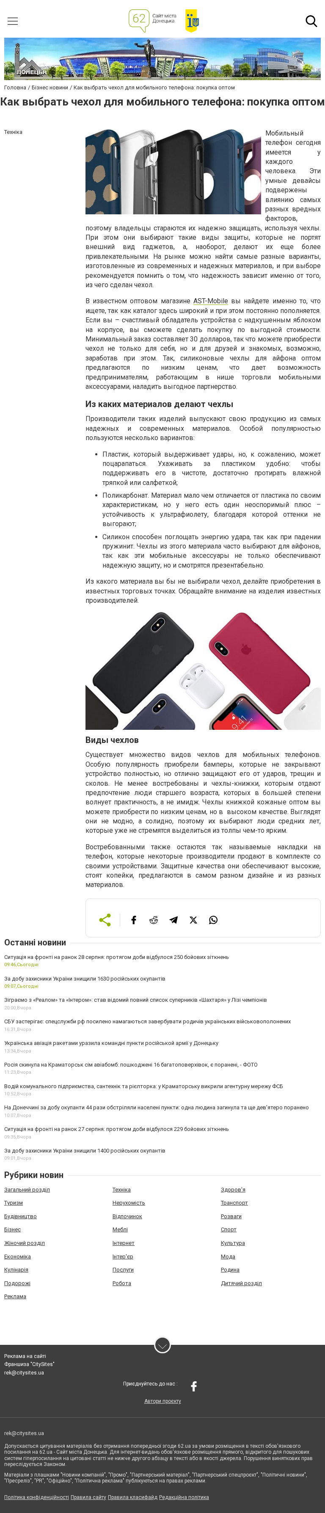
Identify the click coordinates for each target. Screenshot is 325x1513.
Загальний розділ (27, 1189)
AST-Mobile (210, 301)
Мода (228, 1256)
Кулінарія (16, 1269)
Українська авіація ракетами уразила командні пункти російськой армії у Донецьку (111, 1043)
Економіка (17, 1256)
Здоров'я (233, 1189)
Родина (230, 1269)
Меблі (120, 1229)
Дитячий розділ (241, 1283)
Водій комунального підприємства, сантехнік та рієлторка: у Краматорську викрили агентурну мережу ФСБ (143, 1086)
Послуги (123, 1269)
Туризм (13, 1203)
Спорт (229, 1229)
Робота (122, 1283)
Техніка (122, 1189)
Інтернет (124, 1243)
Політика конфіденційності (36, 1497)
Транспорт (234, 1203)
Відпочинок (127, 1216)
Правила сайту (88, 1497)
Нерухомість (129, 1203)
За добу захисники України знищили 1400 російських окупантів (84, 1150)
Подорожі (17, 1283)
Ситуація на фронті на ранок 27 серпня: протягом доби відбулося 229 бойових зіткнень (116, 1129)
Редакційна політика (184, 1497)
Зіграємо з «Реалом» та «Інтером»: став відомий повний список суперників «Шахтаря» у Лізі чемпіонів (135, 1000)
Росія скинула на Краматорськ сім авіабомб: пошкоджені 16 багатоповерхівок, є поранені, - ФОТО (131, 1064)
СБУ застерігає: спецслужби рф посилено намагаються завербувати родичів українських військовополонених (147, 1021)
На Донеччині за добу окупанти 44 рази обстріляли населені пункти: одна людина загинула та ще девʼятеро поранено (156, 1107)
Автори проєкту (162, 1401)
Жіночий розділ (24, 1243)
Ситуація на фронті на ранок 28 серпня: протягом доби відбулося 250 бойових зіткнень (116, 957)
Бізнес (12, 1229)
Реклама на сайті (25, 1356)
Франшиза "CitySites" (29, 1364)
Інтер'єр (123, 1256)
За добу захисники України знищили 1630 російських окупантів (84, 978)
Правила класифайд (132, 1497)
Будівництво (20, 1216)
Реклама (15, 1296)
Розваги (231, 1216)
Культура (233, 1243)
